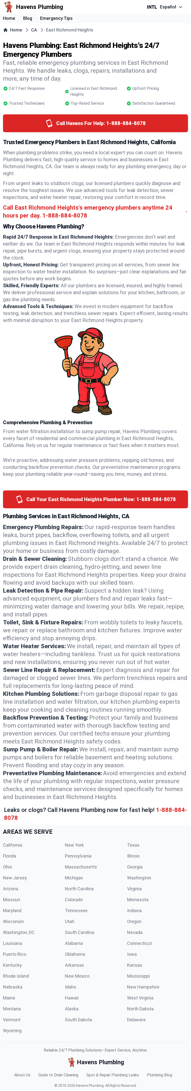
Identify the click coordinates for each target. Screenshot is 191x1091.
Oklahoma (75, 954)
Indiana (134, 910)
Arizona (10, 888)
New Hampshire (143, 987)
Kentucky (12, 965)
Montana (12, 1008)
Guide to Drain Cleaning (58, 1075)
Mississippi (138, 976)
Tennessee (76, 910)
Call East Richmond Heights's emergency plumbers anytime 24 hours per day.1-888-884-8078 (87, 211)
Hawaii (72, 997)
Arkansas (74, 965)
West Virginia (140, 997)
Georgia (135, 866)
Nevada (135, 932)
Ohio (7, 866)
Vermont (11, 1019)
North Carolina (79, 888)
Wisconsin (13, 921)
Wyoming (12, 1030)
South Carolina (79, 932)
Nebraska (12, 987)
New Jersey (15, 877)
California (12, 845)
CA (34, 29)
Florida (9, 856)
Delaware (136, 1019)
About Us (22, 1075)
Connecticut (139, 943)
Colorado (74, 899)
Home (9, 18)
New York (74, 845)
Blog (27, 18)
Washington (139, 877)
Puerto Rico (14, 954)
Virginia (134, 888)
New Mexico (77, 976)
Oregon (134, 921)
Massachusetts (81, 866)
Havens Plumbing (90, 1086)
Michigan (74, 877)
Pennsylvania (78, 856)
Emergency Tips (56, 18)
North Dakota (140, 1008)
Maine (9, 997)
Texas (133, 845)
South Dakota (78, 1019)
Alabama (74, 943)
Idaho (70, 987)
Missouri (11, 899)
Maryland (12, 910)
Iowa (132, 954)
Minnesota (137, 899)
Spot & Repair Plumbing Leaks (112, 1075)
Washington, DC (19, 932)
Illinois (133, 856)
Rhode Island (16, 976)
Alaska (72, 1008)
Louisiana (12, 943)
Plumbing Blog (159, 1075)
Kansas (134, 965)
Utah (69, 921)
